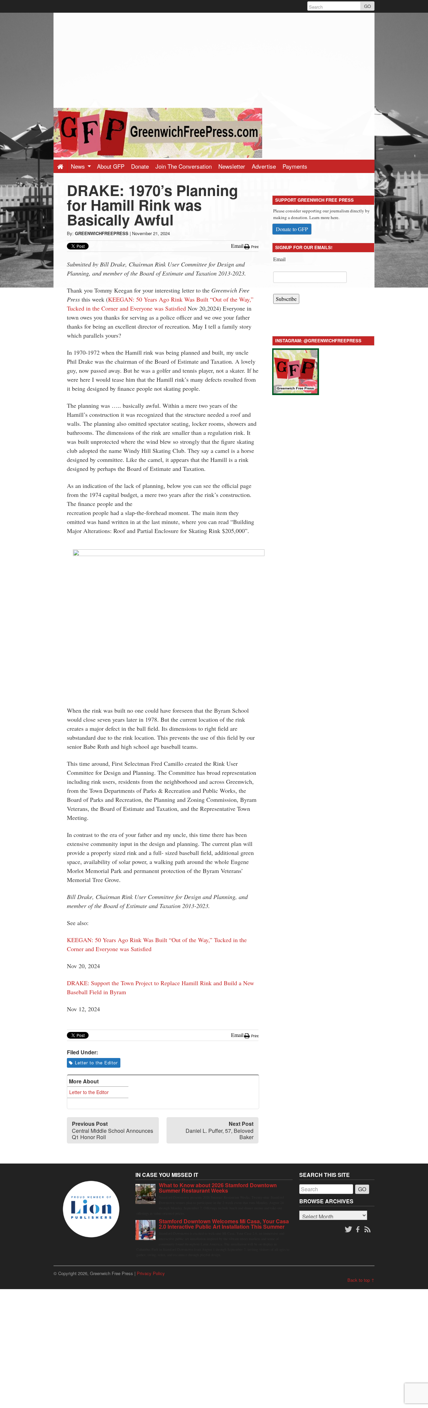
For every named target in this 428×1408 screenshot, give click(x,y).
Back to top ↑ (360, 1280)
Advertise (264, 166)
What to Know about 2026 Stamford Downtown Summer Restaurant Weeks (218, 1187)
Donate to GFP (292, 228)
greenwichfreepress (101, 233)
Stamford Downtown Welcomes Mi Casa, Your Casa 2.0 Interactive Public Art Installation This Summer (224, 1223)
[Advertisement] (214, 59)
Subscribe (286, 298)
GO (367, 6)
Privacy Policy (151, 1273)
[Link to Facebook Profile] (358, 1230)
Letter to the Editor (96, 1062)
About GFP (110, 166)
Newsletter (231, 166)
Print (254, 247)
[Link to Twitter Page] (348, 1230)
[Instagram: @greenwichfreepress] (295, 370)
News (79, 166)
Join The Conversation (183, 166)
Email (279, 258)
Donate (140, 166)
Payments (295, 166)
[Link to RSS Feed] (368, 1230)
